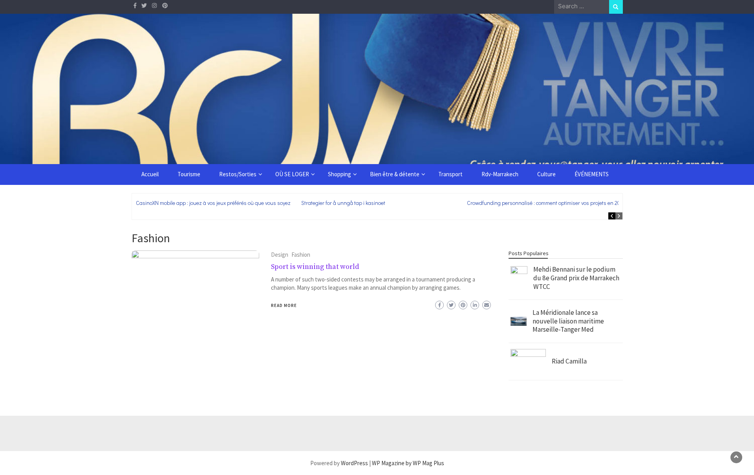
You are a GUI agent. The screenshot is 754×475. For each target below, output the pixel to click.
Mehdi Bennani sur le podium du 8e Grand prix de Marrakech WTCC (576, 277)
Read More (284, 305)
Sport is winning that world (315, 266)
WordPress (354, 463)
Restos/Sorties (237, 174)
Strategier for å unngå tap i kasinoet (343, 202)
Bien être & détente (394, 174)
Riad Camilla (569, 361)
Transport (450, 174)
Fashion (300, 254)
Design (279, 254)
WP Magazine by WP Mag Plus (408, 463)
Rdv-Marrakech (499, 174)
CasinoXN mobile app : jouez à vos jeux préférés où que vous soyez (213, 202)
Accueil (150, 174)
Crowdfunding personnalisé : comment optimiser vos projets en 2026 (546, 202)
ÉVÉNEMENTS (592, 174)
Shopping (339, 174)
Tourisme (189, 174)
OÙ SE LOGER (292, 174)
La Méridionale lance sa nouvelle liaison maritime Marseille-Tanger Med (568, 321)
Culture (546, 174)
